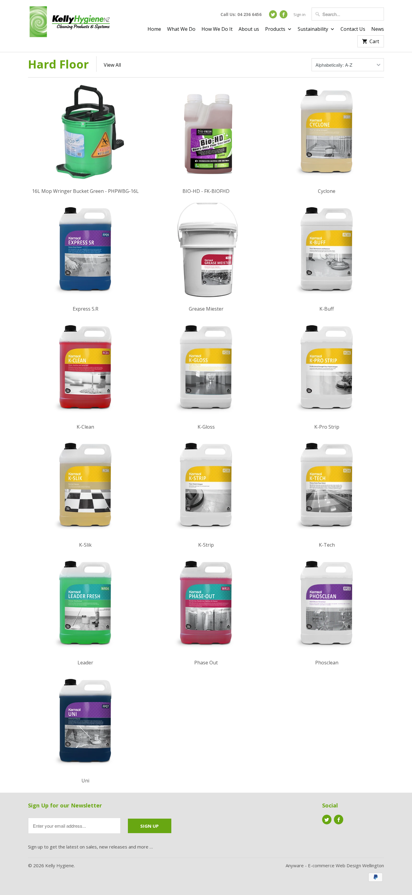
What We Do (181, 29)
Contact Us (353, 29)
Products (276, 29)
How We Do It (217, 29)
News (377, 29)
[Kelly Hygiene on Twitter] (273, 14)
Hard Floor (58, 64)
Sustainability (313, 29)
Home (154, 29)
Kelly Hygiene (59, 865)
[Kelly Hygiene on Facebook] (283, 14)
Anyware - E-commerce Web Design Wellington (335, 865)
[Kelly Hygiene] (70, 23)
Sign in (299, 14)
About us (249, 29)
